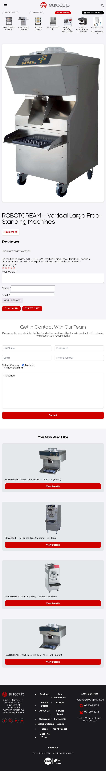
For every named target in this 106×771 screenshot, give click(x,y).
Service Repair (60, 712)
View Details (53, 486)
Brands (60, 702)
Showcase (44, 718)
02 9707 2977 (10, 12)
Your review (9, 272)
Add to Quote (94, 12)
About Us (44, 710)
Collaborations (46, 723)
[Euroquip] (53, 761)
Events (60, 723)
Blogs (45, 728)
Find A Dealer (63, 12)
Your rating (9, 265)
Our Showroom (60, 696)
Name (6, 288)
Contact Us (37, 12)
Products (44, 694)
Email (6, 295)
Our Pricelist (60, 728)
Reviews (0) (10, 232)
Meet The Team (44, 735)
